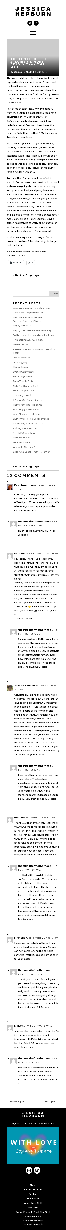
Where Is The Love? (24, 447)
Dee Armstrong (24, 485)
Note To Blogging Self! (25, 386)
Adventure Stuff (33, 1203)
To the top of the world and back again (34, 335)
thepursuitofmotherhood (34, 521)
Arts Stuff (33, 1207)
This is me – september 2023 (29, 312)
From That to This (23, 381)
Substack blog (33, 1216)
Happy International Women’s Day (32, 330)
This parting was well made (28, 340)
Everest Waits (20, 344)
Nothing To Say (21, 437)
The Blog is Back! (22, 395)
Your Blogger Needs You (26, 414)
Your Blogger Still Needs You (28, 409)
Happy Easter (20, 367)
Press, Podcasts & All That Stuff (33, 1212)
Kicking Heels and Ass (25, 428)
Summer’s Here (21, 442)
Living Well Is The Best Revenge (31, 418)
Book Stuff (33, 1198)
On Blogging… (21, 362)
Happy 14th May (22, 325)
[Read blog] (36, 23)
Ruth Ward (21, 553)
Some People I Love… (25, 390)
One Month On (21, 357)
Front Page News (22, 376)
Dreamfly (39, 1224)
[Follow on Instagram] (29, 23)
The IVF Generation (24, 433)
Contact (33, 1194)
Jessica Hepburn (23, 72)
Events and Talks (33, 1189)
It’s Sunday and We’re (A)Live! (29, 423)
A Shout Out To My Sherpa (27, 400)
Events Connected (23, 371)
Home (33, 1180)
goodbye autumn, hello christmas (31, 308)
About (33, 1185)
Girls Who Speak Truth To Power (31, 452)
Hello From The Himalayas (27, 404)
